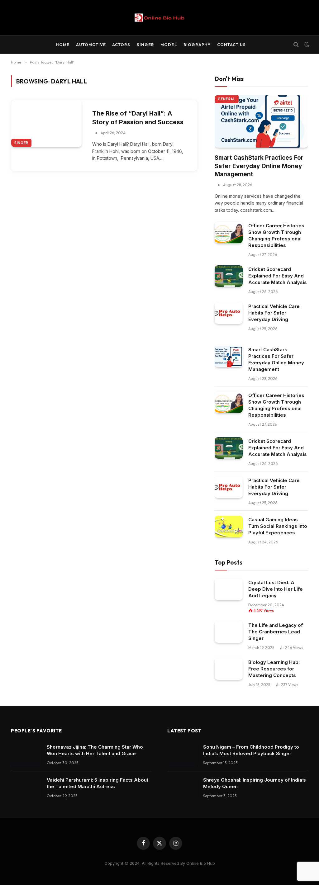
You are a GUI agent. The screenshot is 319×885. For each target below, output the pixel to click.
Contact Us (231, 44)
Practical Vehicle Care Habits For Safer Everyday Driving (274, 312)
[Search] (296, 45)
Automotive (91, 44)
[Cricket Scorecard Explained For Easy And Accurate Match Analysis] (229, 276)
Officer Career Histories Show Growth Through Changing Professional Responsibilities (276, 235)
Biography (197, 44)
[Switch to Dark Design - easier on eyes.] (306, 44)
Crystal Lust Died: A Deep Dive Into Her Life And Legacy (275, 589)
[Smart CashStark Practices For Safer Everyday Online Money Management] (261, 121)
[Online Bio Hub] (159, 17)
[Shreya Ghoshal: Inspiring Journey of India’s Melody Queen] (182, 787)
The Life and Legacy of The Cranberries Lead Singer (275, 631)
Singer (145, 44)
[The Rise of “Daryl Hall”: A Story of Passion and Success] (46, 123)
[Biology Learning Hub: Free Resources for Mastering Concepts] (229, 669)
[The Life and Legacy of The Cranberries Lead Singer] (229, 632)
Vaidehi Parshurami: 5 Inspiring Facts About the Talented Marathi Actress (97, 783)
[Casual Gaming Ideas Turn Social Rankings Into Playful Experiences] (229, 526)
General (227, 99)
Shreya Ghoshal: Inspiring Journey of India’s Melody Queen (254, 783)
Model (168, 44)
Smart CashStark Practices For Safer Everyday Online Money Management (259, 166)
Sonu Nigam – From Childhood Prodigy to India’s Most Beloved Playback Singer (251, 750)
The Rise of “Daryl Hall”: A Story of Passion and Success (137, 118)
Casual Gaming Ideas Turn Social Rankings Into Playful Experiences (277, 526)
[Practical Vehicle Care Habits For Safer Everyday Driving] (229, 313)
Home (62, 44)
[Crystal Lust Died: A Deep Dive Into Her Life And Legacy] (229, 589)
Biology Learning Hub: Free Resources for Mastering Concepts (274, 668)
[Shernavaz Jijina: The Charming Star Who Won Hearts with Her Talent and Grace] (26, 754)
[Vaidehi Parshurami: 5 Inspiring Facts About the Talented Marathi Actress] (26, 787)
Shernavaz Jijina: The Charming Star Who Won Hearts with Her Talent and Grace (95, 750)
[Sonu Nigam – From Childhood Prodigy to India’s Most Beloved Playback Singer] (182, 754)
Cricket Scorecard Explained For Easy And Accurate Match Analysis (277, 275)
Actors (121, 44)
